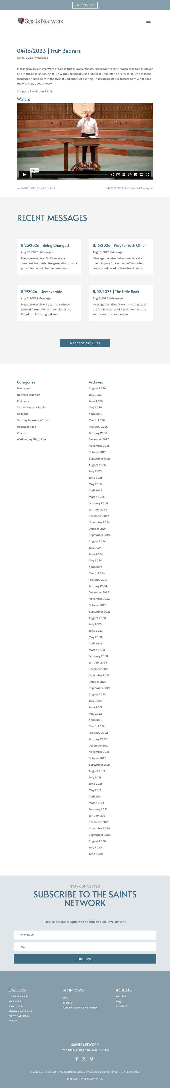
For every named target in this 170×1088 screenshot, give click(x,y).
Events (67, 1002)
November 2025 (99, 446)
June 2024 (96, 554)
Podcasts (23, 401)
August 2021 (97, 771)
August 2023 (97, 618)
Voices (21, 433)
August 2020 (97, 841)
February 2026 (98, 426)
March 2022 (97, 726)
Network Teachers (28, 395)
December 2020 (99, 822)
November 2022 (99, 675)
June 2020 (96, 854)
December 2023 (99, 592)
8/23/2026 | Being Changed (45, 245)
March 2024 (97, 573)
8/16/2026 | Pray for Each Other (119, 245)
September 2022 (99, 688)
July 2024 (95, 548)
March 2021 (96, 803)
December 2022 (99, 669)
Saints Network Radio (31, 407)
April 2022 (95, 720)
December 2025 (99, 439)
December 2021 (99, 745)
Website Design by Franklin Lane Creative (113, 1071)
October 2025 (97, 452)
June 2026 (96, 401)
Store (12, 1021)
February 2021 (98, 809)
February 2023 (98, 656)
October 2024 (97, 529)
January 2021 (97, 815)
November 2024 (99, 522)
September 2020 (100, 835)
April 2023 (95, 643)
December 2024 (99, 516)
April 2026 (95, 414)
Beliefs (121, 996)
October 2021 (97, 758)
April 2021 (95, 796)
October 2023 (97, 605)
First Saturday (19, 1016)
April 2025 (95, 490)
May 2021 (95, 790)
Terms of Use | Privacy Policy (85, 1079)
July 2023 (95, 624)
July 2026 (95, 395)
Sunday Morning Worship (34, 420)
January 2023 (98, 662)
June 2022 (96, 707)
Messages (41, 57)
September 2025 (99, 458)
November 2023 (99, 599)
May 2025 (95, 484)
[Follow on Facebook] (76, 1059)
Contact (122, 1006)
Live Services (85, 5)
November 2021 (99, 752)
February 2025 (98, 503)
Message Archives (85, 343)
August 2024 (97, 541)
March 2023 (97, 650)
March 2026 (97, 420)
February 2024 (98, 579)
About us (124, 989)
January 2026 (98, 433)
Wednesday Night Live (31, 439)
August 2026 (97, 388)
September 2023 (99, 611)
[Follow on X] (84, 1059)
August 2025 (97, 465)
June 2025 (96, 477)
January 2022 (98, 739)
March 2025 (97, 497)
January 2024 (98, 586)
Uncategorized (26, 426)
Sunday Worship (20, 1011)
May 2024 (95, 560)
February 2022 (98, 733)
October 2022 (97, 682)
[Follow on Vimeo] (91, 1059)
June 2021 (95, 783)
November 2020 (99, 828)
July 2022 (95, 701)
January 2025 (98, 509)
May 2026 (95, 407)
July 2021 (95, 777)
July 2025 (95, 471)
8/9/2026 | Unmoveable (41, 291)
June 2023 (96, 630)
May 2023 (95, 637)
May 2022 (95, 713)
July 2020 (95, 847)
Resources (17, 989)
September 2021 (99, 764)
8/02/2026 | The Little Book (116, 291)
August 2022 (97, 694)
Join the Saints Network (80, 1007)
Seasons (22, 414)
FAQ (118, 1001)
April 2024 (95, 567)
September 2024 (99, 535)
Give (65, 997)
